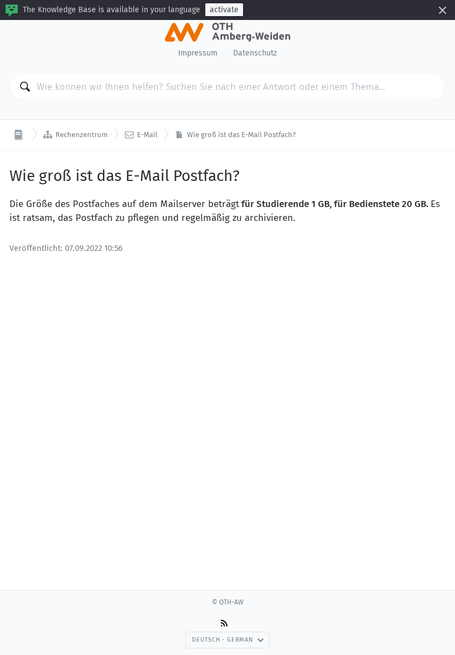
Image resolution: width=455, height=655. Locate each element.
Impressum (198, 53)
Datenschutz (255, 53)
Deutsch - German (222, 639)
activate (224, 9)
